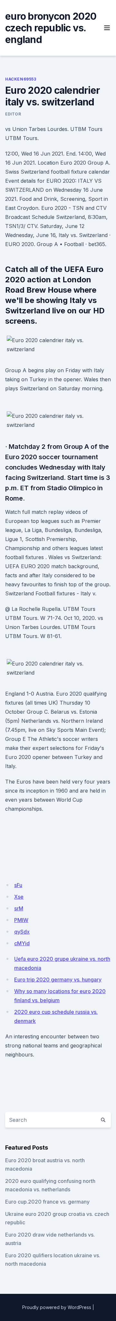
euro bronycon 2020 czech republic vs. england (51, 27)
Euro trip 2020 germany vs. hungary (58, 979)
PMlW (21, 920)
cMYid (22, 943)
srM (18, 908)
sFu (18, 885)
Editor (13, 114)
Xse (19, 896)
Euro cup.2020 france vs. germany (47, 1201)
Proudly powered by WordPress (56, 1307)
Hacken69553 (20, 79)
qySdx (22, 931)
